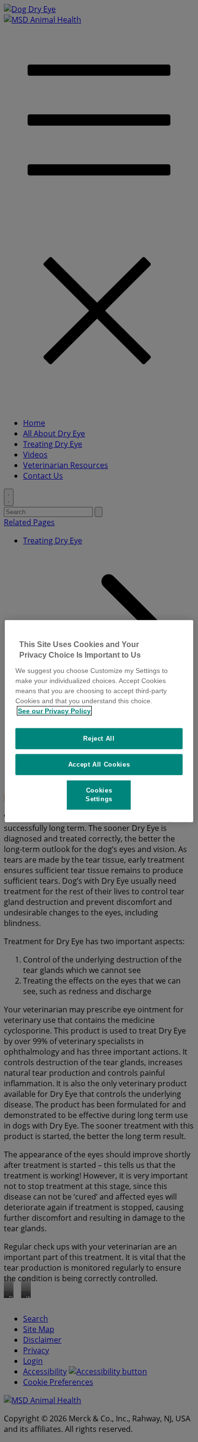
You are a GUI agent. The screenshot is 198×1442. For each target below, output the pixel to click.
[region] (99, 721)
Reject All (99, 738)
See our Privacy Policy (54, 710)
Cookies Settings (99, 795)
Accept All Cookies (99, 764)
